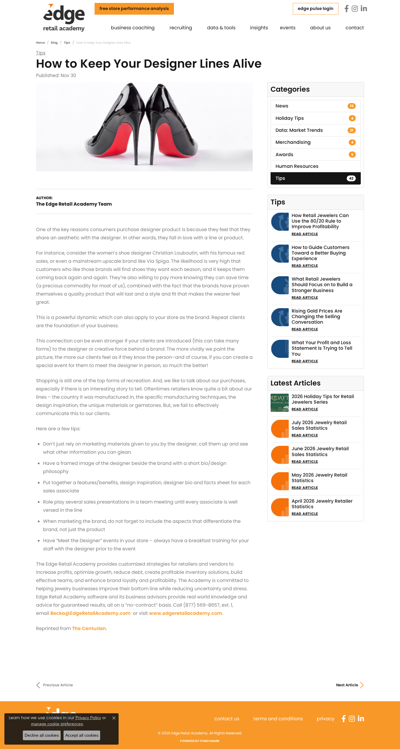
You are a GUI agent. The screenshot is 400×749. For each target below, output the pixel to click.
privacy (325, 718)
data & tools (221, 27)
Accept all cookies (81, 735)
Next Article (347, 685)
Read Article (305, 233)
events (287, 27)
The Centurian (89, 628)
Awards (314, 154)
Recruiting (181, 27)
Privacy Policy (88, 717)
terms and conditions (278, 718)
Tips (67, 42)
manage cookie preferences (57, 723)
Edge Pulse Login (316, 8)
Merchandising (314, 142)
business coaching (133, 27)
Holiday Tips (314, 118)
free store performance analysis (134, 8)
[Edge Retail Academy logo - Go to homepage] (72, 17)
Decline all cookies (42, 735)
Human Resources (297, 166)
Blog (54, 42)
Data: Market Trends (314, 130)
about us (320, 27)
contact (355, 27)
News (314, 106)
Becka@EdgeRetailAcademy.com (90, 613)
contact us (226, 718)
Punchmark (210, 741)
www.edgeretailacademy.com (185, 613)
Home (40, 42)
